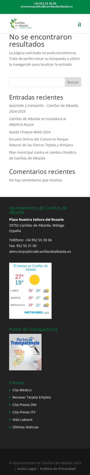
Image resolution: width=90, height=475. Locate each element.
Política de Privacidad (58, 468)
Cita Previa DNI (24, 404)
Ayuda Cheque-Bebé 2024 (30, 132)
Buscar (72, 82)
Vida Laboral (22, 419)
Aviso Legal (26, 468)
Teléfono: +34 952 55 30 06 (30, 240)
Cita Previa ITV (23, 412)
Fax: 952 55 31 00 (22, 245)
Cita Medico (21, 390)
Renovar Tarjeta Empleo (31, 397)
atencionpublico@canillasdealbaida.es (40, 251)
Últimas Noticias (25, 427)
